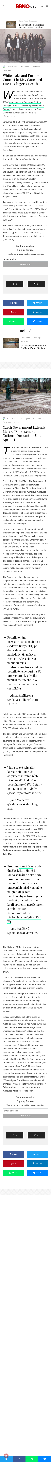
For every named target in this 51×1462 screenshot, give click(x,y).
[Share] (19, 1459)
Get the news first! (25, 246)
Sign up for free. (25, 250)
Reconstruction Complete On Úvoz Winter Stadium (31, 26)
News (26, 21)
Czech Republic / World (28, 419)
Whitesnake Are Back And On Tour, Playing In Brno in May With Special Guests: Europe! (23, 105)
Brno (21, 21)
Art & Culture (24, 67)
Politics (41, 419)
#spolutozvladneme (29, 788)
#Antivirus (26, 860)
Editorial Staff (12, 67)
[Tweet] (6, 1459)
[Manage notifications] (6, 1456)
